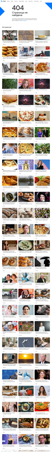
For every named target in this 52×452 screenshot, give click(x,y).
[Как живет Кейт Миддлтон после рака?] (9, 328)
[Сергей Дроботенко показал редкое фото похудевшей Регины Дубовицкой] (9, 312)
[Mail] (1, 1)
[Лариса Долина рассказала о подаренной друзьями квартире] (42, 328)
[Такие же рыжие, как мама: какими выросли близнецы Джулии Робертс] (42, 134)
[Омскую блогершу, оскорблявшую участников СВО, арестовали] (42, 54)
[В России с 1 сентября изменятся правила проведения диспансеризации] (26, 54)
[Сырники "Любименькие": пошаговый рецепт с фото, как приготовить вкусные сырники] (42, 70)
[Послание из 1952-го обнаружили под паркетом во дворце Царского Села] (26, 37)
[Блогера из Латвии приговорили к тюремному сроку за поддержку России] (42, 312)
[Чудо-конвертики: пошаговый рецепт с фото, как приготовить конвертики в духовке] (9, 54)
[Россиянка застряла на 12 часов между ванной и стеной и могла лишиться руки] (26, 280)
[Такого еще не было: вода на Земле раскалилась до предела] (26, 361)
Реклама (9, 451)
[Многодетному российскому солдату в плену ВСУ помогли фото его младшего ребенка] (9, 37)
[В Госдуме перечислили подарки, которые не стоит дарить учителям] (26, 393)
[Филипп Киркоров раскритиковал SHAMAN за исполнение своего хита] (26, 167)
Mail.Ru (2, 451)
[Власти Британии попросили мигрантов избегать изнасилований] (9, 118)
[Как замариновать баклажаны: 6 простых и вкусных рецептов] (9, 199)
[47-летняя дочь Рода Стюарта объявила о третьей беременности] (9, 409)
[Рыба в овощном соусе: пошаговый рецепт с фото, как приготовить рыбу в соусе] (42, 409)
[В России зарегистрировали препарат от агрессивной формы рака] (26, 377)
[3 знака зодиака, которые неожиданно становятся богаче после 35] (9, 344)
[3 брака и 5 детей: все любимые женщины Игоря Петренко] (9, 280)
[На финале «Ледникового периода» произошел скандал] (9, 377)
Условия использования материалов (42, 451)
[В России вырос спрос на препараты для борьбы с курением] (9, 151)
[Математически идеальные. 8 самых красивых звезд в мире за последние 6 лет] (42, 377)
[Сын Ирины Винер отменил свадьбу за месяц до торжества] (42, 199)
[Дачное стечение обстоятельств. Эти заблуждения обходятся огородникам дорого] (26, 328)
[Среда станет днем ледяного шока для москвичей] (9, 86)
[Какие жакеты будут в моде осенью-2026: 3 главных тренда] (42, 344)
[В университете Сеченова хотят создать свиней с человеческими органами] (9, 215)
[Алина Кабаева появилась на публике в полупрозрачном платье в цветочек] (42, 167)
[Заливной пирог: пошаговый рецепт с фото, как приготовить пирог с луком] (9, 102)
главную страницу (23, 20)
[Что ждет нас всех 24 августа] (42, 86)
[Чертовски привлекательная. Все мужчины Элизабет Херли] (42, 393)
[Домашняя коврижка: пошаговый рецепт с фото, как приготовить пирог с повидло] (9, 167)
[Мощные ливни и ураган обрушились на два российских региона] (9, 296)
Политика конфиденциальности (31, 451)
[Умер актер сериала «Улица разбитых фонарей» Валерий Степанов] (26, 231)
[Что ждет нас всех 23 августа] (26, 102)
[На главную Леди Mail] (4, 1)
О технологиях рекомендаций (21, 451)
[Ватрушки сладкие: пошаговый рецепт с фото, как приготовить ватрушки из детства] (9, 264)
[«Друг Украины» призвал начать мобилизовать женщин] (42, 280)
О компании (5, 451)
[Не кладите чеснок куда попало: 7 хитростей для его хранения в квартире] (42, 215)
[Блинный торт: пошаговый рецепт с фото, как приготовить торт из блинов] (9, 425)
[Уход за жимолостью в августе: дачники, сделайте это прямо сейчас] (42, 151)
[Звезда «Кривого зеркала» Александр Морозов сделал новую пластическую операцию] (26, 296)
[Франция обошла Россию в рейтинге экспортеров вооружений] (26, 344)
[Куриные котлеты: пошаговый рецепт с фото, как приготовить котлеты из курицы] (42, 183)
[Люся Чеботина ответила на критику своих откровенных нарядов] (9, 441)
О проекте (15, 451)
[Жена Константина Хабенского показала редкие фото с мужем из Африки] (42, 441)
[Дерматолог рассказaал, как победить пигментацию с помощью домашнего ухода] (26, 312)
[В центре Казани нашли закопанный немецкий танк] (9, 70)
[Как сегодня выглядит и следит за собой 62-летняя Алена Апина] (26, 86)
